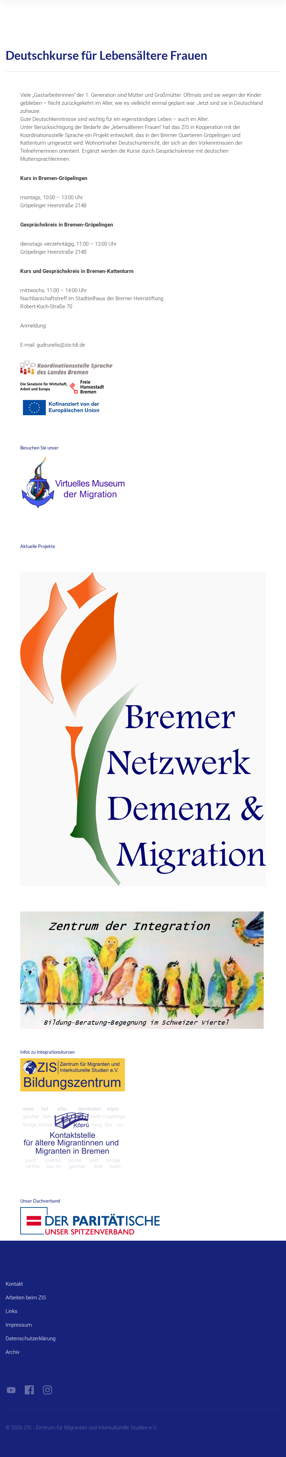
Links (11, 1311)
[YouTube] (11, 1389)
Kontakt (14, 1284)
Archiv (13, 1352)
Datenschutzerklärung (30, 1338)
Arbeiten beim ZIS (26, 1297)
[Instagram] (47, 1389)
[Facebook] (29, 1389)
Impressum (19, 1325)
